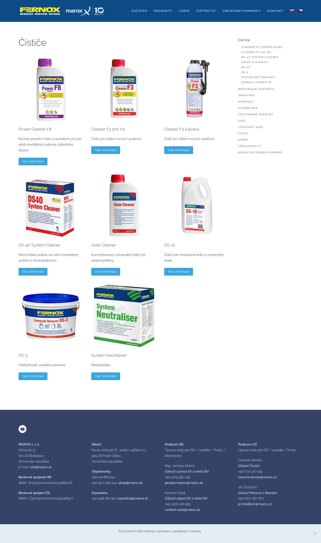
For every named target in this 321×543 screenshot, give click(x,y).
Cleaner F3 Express (181, 129)
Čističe (244, 40)
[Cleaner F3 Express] (196, 89)
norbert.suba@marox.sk (182, 510)
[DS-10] (196, 205)
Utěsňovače (248, 108)
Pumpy (243, 139)
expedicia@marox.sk (132, 498)
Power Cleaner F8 (35, 129)
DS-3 (23, 355)
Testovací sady (251, 127)
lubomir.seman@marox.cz (257, 477)
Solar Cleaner (103, 245)
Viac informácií (33, 161)
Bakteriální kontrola (256, 89)
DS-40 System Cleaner (39, 245)
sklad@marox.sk (130, 483)
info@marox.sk (41, 467)
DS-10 (169, 245)
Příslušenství (249, 146)
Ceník (184, 10)
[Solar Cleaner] (123, 205)
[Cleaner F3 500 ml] (123, 89)
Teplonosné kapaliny (255, 114)
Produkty (163, 10)
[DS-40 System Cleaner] (51, 205)
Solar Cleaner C (255, 62)
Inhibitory (246, 95)
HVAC (242, 120)
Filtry (243, 133)
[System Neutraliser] (123, 315)
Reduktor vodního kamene (260, 152)
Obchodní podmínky (242, 10)
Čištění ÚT (206, 10)
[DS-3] (51, 315)
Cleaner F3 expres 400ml (262, 47)
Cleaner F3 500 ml (108, 129)
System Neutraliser (108, 355)
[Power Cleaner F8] (51, 89)
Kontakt (275, 10)
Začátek (139, 10)
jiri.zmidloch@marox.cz (255, 504)
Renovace (246, 101)
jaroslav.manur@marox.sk (184, 483)
